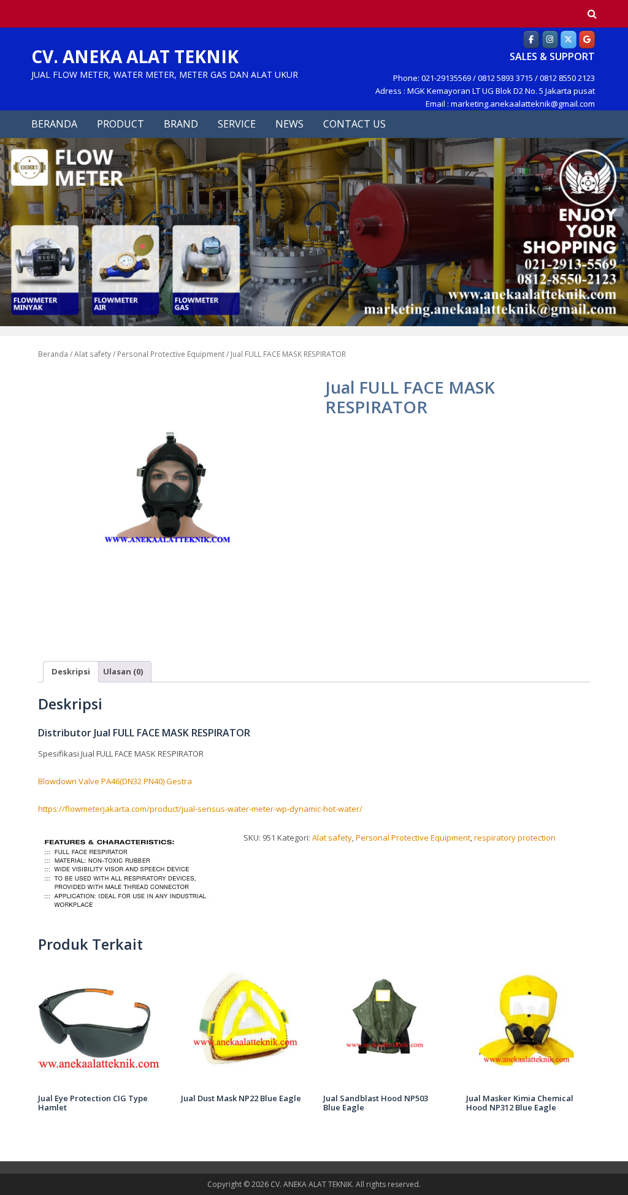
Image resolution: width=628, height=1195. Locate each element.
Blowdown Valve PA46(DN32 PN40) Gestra (115, 781)
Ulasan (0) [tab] (123, 671)
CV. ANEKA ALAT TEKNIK (135, 56)
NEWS (289, 124)
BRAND (181, 124)
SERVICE (237, 124)
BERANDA (54, 124)
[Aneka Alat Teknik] (531, 39)
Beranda (53, 354)
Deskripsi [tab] (71, 671)
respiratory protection (515, 837)
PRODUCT (120, 124)
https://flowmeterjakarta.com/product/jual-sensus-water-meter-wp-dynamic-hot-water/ (200, 808)
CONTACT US (354, 124)
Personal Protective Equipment (170, 354)
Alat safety (92, 354)
